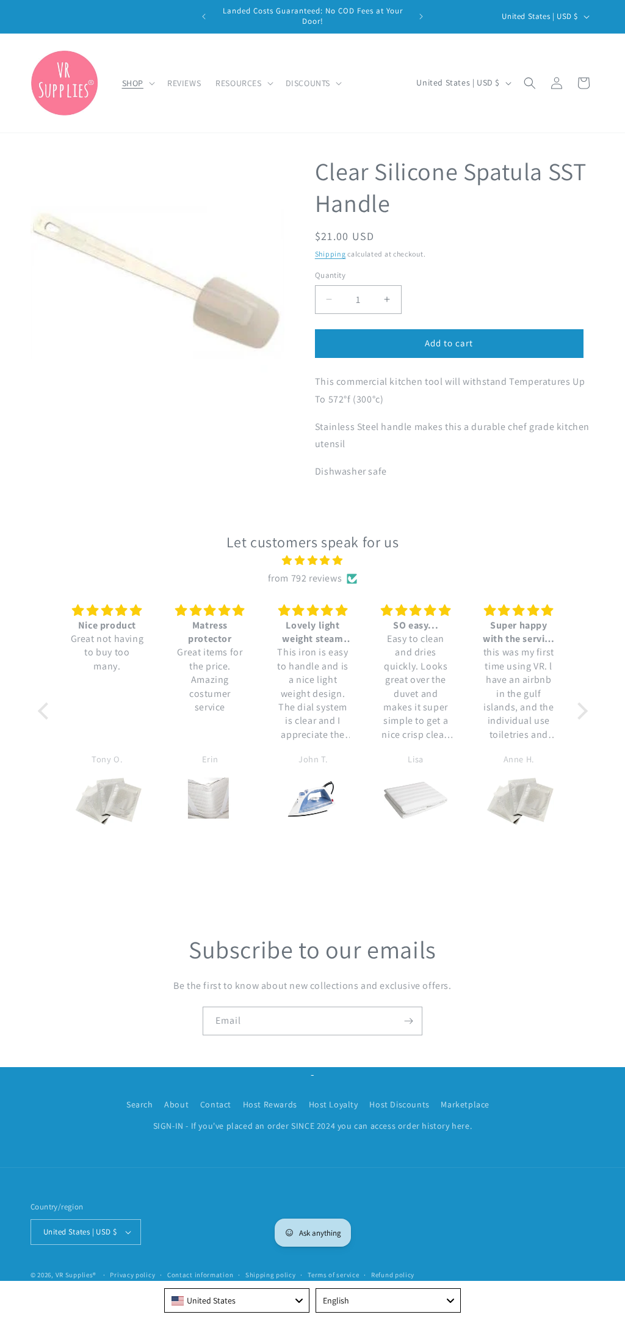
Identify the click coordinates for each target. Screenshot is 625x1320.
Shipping (330, 253)
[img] (313, 561)
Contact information (200, 1275)
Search (139, 1104)
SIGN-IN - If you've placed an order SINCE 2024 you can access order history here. (312, 1125)
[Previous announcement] (203, 16)
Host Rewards (270, 1104)
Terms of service (333, 1275)
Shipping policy (270, 1275)
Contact (215, 1104)
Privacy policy (132, 1275)
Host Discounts (399, 1104)
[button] (137, 83)
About (176, 1104)
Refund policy (392, 1275)
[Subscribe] (408, 1021)
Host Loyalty (333, 1104)
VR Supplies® (76, 1275)
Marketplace (465, 1104)
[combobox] (236, 1300)
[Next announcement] (421, 16)
